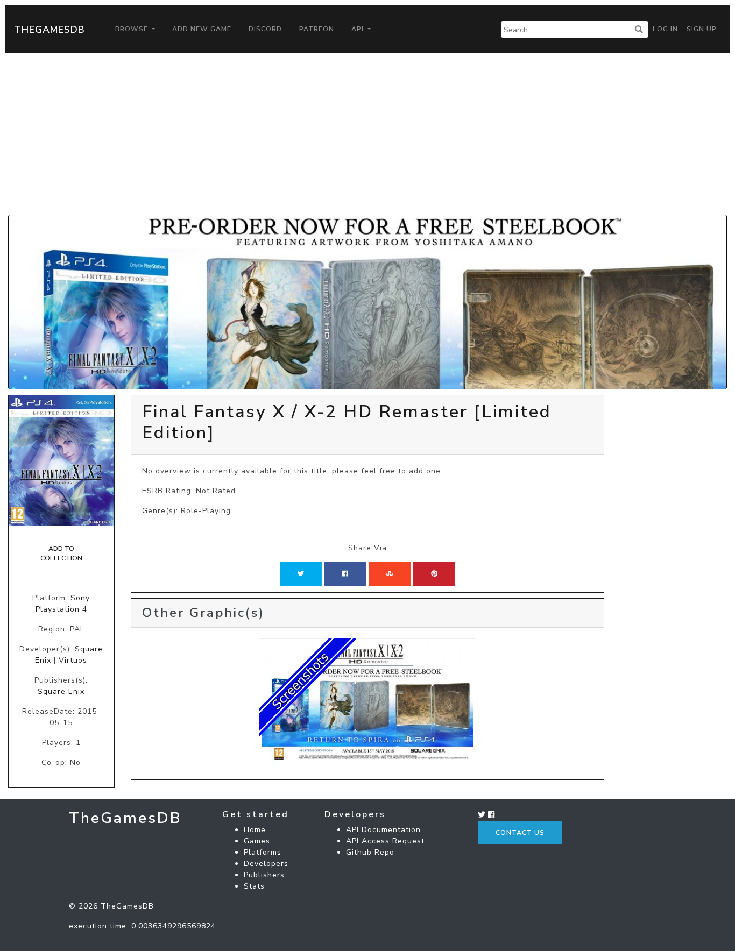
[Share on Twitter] (301, 574)
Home (255, 830)
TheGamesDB (49, 29)
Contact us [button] (520, 832)
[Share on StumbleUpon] (390, 574)
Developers (266, 863)
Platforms (262, 852)
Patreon (316, 29)
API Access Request (385, 841)
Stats (254, 886)
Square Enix (61, 691)
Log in (665, 29)
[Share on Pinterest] (434, 574)
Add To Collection (61, 553)
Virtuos (73, 660)
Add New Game (201, 29)
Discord (265, 29)
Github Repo (370, 852)
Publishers (264, 875)
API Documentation (383, 830)
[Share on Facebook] (345, 574)
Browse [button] (132, 29)
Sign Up (702, 29)
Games (257, 841)
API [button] (358, 29)
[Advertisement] (367, 134)
